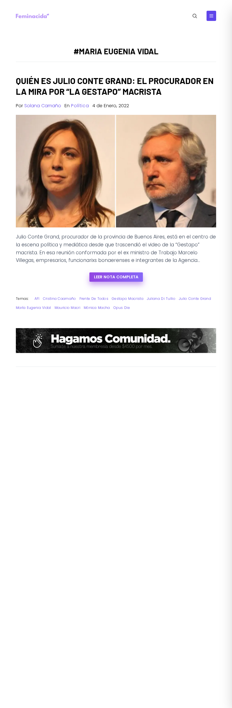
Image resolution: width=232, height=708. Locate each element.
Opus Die (121, 307)
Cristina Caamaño (59, 298)
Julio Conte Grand (195, 298)
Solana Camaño (42, 105)
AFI (37, 298)
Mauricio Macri (67, 307)
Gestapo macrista (127, 298)
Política (80, 105)
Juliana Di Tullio (161, 298)
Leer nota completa (116, 277)
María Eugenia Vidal (33, 307)
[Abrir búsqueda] (195, 16)
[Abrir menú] (211, 16)
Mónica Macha (97, 307)
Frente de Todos (94, 298)
